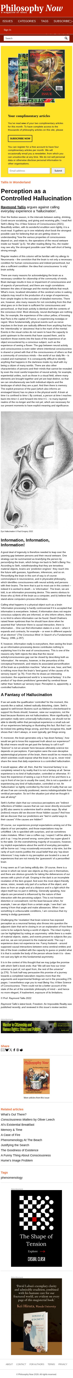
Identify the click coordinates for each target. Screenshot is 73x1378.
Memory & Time (11, 1129)
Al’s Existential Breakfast (17, 1124)
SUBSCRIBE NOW (20, 138)
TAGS (44, 21)
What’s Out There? (13, 1114)
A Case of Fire (10, 1135)
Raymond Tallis (13, 207)
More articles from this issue (36, 1098)
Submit (58, 170)
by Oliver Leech (28, 1119)
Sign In (7, 29)
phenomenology (12, 1177)
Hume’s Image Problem (17, 1160)
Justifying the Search (15, 1145)
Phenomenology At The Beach (21, 1140)
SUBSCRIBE (62, 21)
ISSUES (8, 21)
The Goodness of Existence (19, 1150)
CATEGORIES (27, 21)
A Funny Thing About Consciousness (26, 1155)
